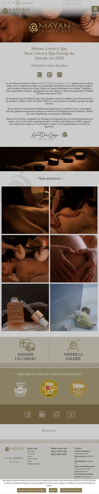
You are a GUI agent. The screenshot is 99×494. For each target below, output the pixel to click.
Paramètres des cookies (71, 490)
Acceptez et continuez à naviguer (31, 490)
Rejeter (53, 490)
